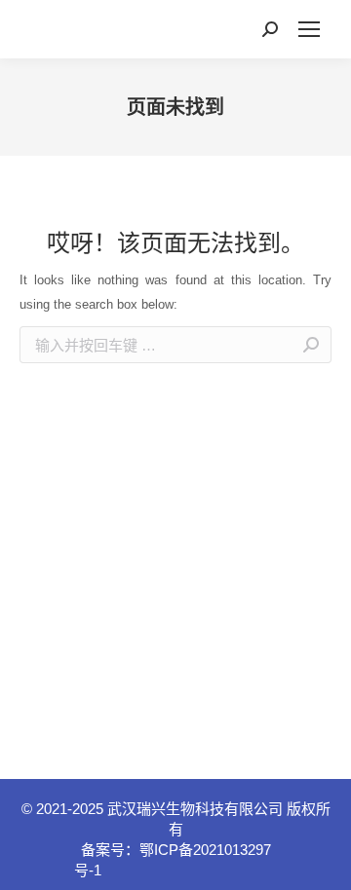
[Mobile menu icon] (309, 29)
